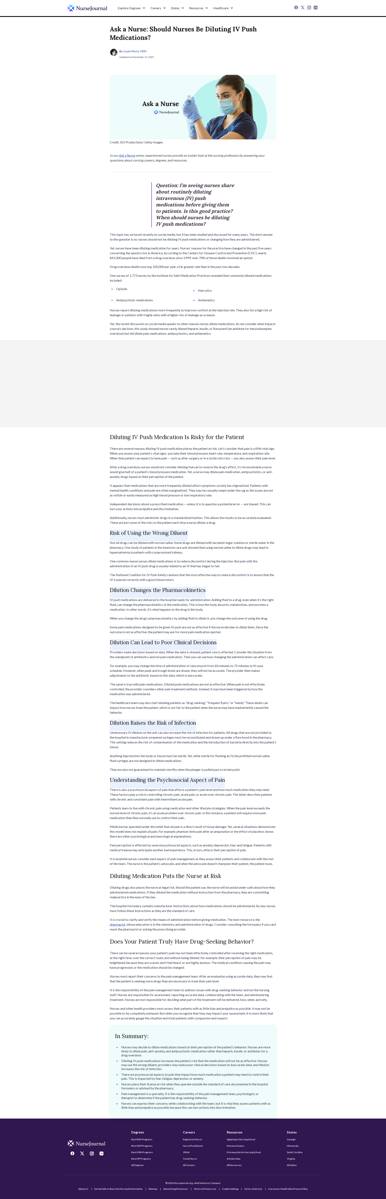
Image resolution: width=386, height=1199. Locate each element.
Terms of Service (253, 1188)
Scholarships (233, 1158)
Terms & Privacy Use (205, 1188)
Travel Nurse (190, 1158)
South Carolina (295, 1152)
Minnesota (293, 1145)
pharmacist (117, 924)
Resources (234, 1132)
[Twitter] (303, 8)
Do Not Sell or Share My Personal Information (118, 1188)
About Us (83, 1188)
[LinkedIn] (316, 8)
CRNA (186, 1152)
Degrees (137, 1132)
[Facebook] (296, 8)
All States (292, 1165)
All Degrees (137, 1165)
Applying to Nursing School (241, 1139)
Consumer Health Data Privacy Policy (288, 1188)
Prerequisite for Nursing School (244, 1152)
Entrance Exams (235, 1145)
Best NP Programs (141, 1158)
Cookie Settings (230, 1188)
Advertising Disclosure (175, 1188)
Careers (189, 1132)
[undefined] (87, 8)
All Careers (189, 1165)
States (292, 1132)
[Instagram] (309, 8)
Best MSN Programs (142, 1152)
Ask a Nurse (127, 155)
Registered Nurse (192, 1139)
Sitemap (153, 1188)
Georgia (291, 1139)
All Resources (234, 1165)
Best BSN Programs (141, 1139)
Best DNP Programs (142, 1145)
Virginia (291, 1158)
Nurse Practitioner (193, 1145)
